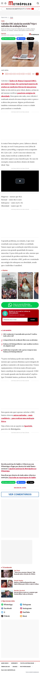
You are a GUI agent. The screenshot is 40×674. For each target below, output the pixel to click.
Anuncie (15, 666)
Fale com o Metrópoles (8, 670)
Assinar (32, 319)
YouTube (26, 612)
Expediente (14, 663)
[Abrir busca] (38, 3)
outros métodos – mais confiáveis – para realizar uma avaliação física (17, 418)
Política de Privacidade (27, 663)
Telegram (27, 604)
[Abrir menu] (2, 3)
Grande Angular (18, 580)
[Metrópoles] (20, 3)
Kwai (25, 616)
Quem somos (4, 663)
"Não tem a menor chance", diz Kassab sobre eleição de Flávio (24, 573)
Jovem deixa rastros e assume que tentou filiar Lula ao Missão (26, 593)
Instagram (27, 608)
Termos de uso (5, 666)
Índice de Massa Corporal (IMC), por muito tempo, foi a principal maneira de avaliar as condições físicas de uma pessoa (19, 84)
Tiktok (7, 616)
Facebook (8, 608)
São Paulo (17, 570)
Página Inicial (4, 17)
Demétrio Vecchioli (19, 590)
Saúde (11, 17)
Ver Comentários (20, 494)
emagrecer (18, 487)
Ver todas (9, 323)
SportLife (3, 33)
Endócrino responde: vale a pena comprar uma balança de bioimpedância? (20, 351)
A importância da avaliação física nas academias (20, 340)
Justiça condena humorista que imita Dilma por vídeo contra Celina (26, 583)
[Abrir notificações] (5, 3)
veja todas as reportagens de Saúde (22, 477)
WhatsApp (8, 604)
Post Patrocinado (25, 666)
